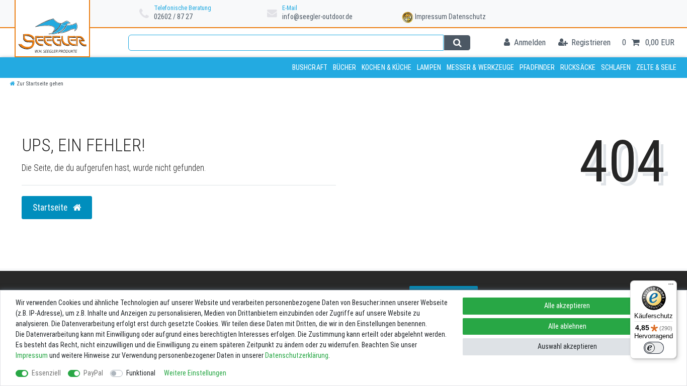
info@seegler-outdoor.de (317, 17)
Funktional (140, 373)
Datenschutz (467, 17)
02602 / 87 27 (173, 17)
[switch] (654, 348)
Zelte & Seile (656, 67)
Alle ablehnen (567, 326)
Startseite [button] (51, 208)
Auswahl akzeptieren (567, 346)
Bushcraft (309, 67)
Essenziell (46, 373)
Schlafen (616, 67)
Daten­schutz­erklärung (296, 355)
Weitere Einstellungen (195, 373)
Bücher (345, 67)
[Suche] (457, 43)
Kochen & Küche (386, 67)
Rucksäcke (577, 67)
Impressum (431, 17)
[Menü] (671, 286)
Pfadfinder (537, 67)
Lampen (429, 67)
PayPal (93, 373)
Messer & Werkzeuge (480, 67)
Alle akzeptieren (567, 306)
